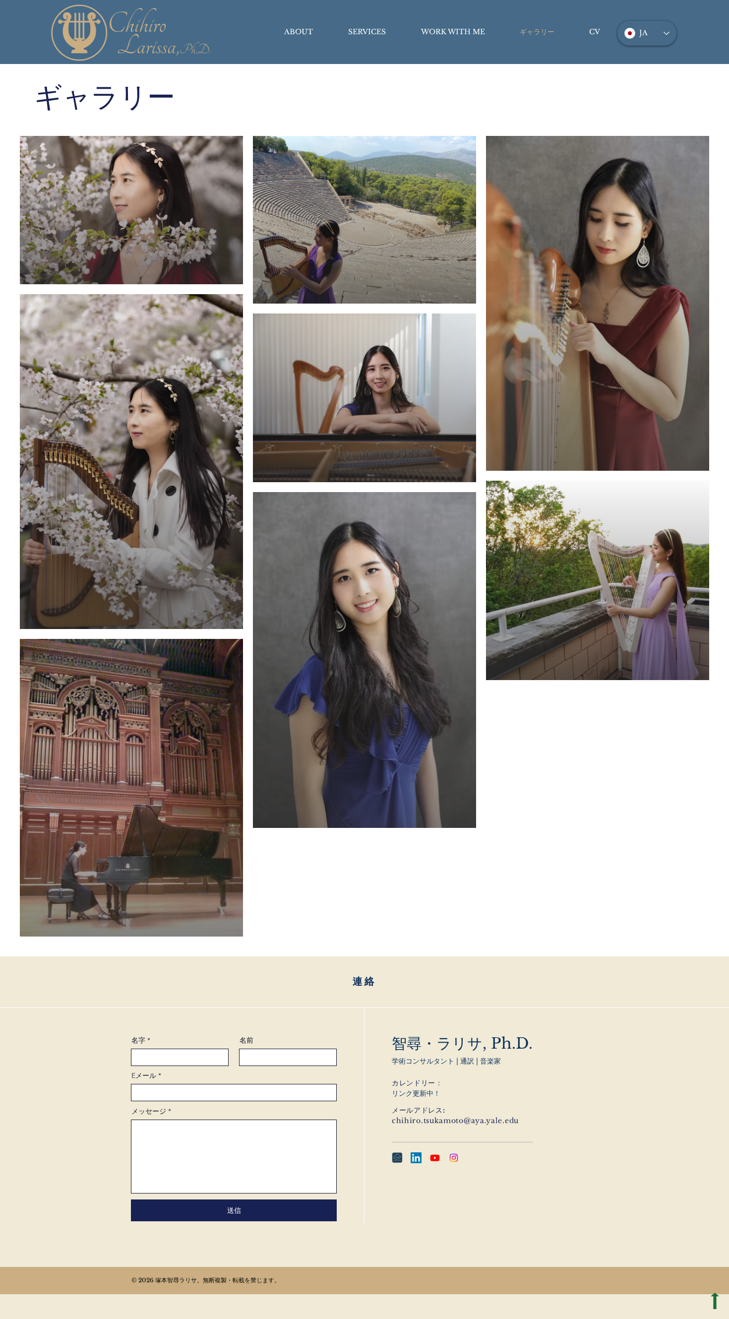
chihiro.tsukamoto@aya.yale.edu (455, 1120)
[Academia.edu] (397, 1157)
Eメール (143, 1075)
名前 (246, 1040)
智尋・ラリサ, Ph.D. (462, 1043)
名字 (138, 1040)
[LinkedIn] (416, 1157)
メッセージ (148, 1111)
